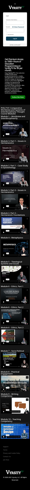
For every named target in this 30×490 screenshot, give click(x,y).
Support (5, 447)
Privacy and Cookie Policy (11, 453)
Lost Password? (17, 44)
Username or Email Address (11, 19)
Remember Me (11, 34)
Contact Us (7, 456)
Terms (5, 450)
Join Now (11, 44)
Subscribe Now (18, 97)
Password (8, 26)
